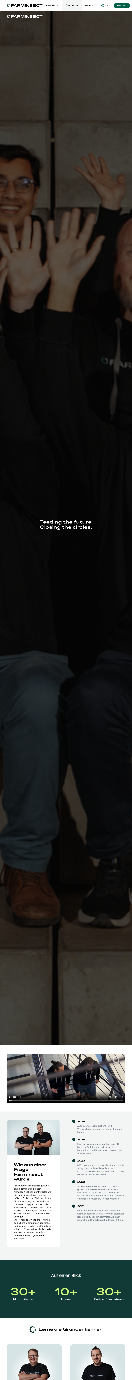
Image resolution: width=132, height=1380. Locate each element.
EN (106, 5)
